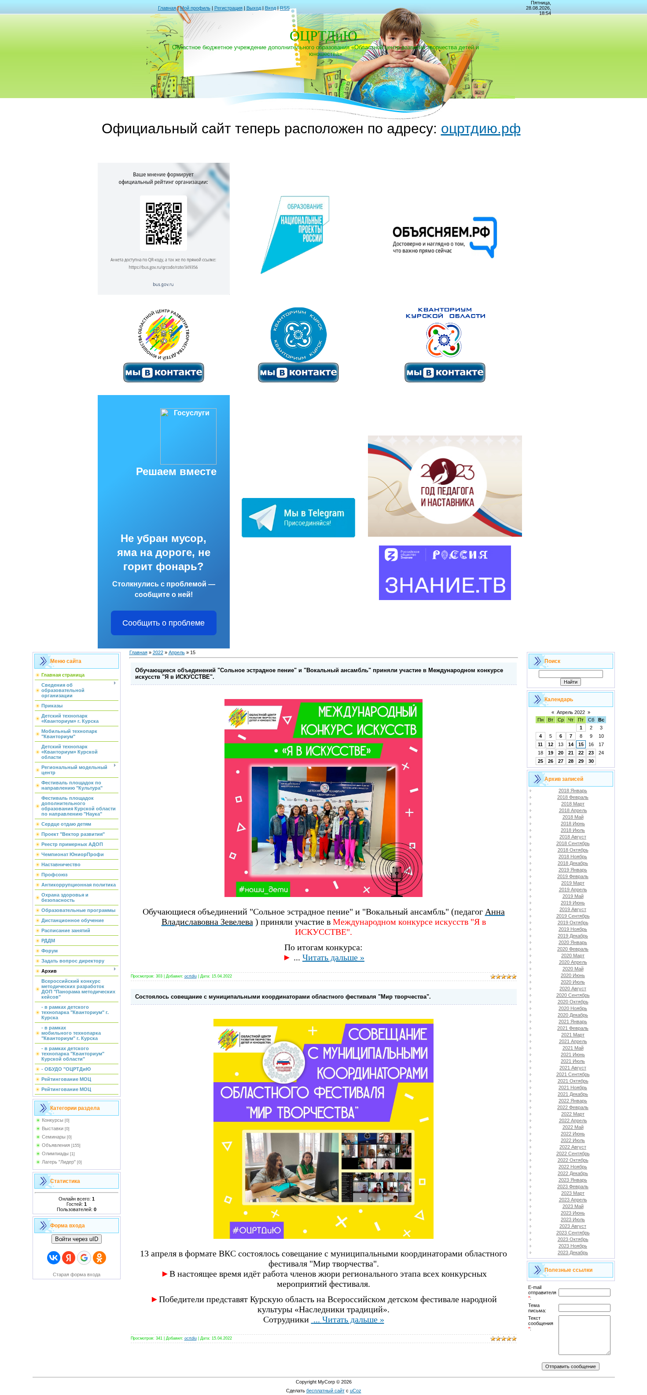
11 (540, 744)
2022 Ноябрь (573, 1166)
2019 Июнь (573, 902)
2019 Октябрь (573, 922)
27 (560, 761)
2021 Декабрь (573, 1094)
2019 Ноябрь (573, 929)
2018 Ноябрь (573, 856)
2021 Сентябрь (573, 1074)
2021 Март (573, 1034)
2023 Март (573, 1193)
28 (570, 761)
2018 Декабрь (573, 863)
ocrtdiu (190, 976)
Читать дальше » (333, 957)
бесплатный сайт (325, 1390)
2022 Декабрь (573, 1173)
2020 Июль (573, 982)
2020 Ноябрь (573, 1008)
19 (550, 752)
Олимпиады (55, 1153)
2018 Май (573, 817)
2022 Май (573, 1127)
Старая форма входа (76, 1274)
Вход (270, 8)
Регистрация (228, 8)
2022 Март (573, 1114)
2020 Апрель (573, 962)
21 (570, 752)
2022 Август (572, 1147)
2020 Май (573, 968)
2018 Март (573, 803)
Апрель (177, 652)
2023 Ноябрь (573, 1246)
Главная (167, 8)
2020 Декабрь (573, 1015)
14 (570, 744)
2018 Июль (573, 830)
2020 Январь (573, 942)
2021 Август (572, 1067)
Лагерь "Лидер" (59, 1161)
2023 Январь (573, 1180)
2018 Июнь (573, 823)
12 (550, 744)
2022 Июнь (573, 1133)
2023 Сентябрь (573, 1232)
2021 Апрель (573, 1041)
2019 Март (573, 883)
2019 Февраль (572, 876)
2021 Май (573, 1048)
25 (540, 761)
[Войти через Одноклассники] (99, 1257)
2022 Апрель (573, 1120)
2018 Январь (573, 790)
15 (581, 744)
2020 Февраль (572, 949)
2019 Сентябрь (573, 916)
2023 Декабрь (573, 1252)
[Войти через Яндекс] (68, 1257)
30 (591, 761)
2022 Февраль (572, 1107)
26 (550, 761)
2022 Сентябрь (573, 1153)
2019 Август (572, 909)
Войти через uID (76, 1239)
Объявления (56, 1145)
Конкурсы (52, 1120)
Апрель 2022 (571, 712)
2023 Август (572, 1226)
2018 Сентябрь (573, 843)
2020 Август (572, 988)
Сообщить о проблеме (163, 623)
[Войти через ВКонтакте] (53, 1257)
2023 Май (573, 1206)
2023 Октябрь (573, 1239)
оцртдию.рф (481, 128)
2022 (158, 652)
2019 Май (573, 896)
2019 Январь (573, 869)
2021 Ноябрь (573, 1087)
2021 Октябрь (573, 1081)
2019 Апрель (573, 889)
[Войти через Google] (84, 1258)
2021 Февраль (572, 1028)
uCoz (355, 1390)
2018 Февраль (572, 797)
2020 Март (573, 955)
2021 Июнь (573, 1054)
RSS (285, 8)
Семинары (54, 1136)
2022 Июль (573, 1140)
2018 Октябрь (573, 850)
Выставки (52, 1128)
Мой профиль (195, 8)
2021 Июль (573, 1061)
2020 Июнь (573, 975)
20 (560, 752)
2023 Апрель (573, 1199)
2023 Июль (573, 1219)
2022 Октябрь (573, 1160)
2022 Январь (573, 1100)
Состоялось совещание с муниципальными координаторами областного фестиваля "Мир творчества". (283, 996)
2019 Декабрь (573, 935)
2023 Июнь (573, 1213)
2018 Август (572, 836)
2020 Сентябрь (573, 995)
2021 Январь (573, 1021)
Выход (253, 8)
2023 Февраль (572, 1186)
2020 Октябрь (573, 1001)
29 (581, 761)
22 (581, 752)
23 (591, 752)
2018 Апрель (573, 810)
